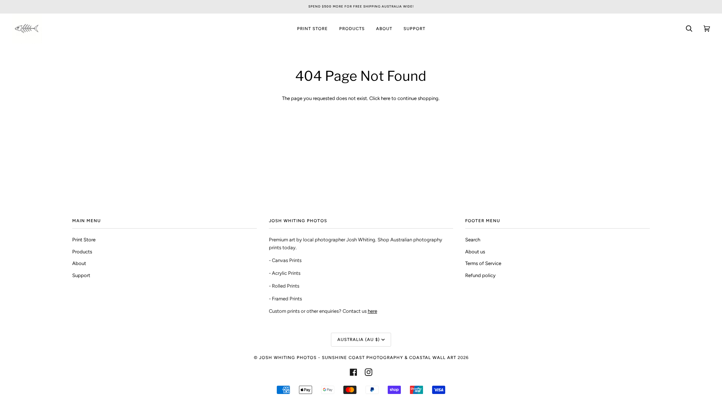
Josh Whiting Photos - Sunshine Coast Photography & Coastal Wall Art (357, 357)
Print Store (84, 239)
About (79, 263)
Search (472, 239)
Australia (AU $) (358, 339)
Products (82, 252)
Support (81, 275)
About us (475, 252)
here (385, 98)
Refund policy (480, 275)
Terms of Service (483, 263)
